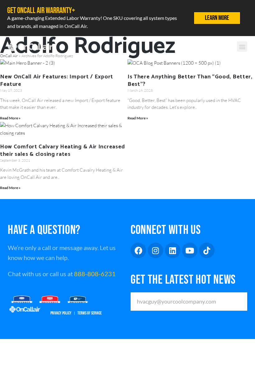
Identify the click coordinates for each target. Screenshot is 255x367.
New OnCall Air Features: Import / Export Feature (56, 80)
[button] (242, 46)
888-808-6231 (95, 273)
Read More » (10, 118)
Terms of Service (89, 313)
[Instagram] (155, 250)
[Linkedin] (172, 250)
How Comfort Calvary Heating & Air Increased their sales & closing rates (62, 150)
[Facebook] (138, 250)
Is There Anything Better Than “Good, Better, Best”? (190, 80)
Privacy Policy (61, 313)
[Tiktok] (207, 250)
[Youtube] (189, 250)
